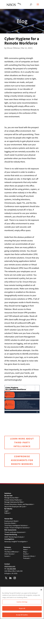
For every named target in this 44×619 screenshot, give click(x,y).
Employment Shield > (11, 521)
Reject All (22, 608)
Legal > (6, 511)
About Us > (8, 549)
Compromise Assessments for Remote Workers (22, 460)
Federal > (7, 513)
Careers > (7, 556)
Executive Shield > (10, 523)
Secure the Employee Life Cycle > (15, 506)
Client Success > (9, 554)
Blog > (25, 552)
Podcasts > (26, 558)
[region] (22, 603)
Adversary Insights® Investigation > (16, 541)
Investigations (9, 539)
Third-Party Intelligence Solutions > (16, 525)
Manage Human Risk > (11, 498)
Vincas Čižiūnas (13, 48)
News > (25, 549)
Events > (26, 554)
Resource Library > (29, 556)
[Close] (41, 589)
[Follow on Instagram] (14, 578)
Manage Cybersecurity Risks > (14, 502)
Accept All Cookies (22, 615)
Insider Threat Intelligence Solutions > (17, 528)
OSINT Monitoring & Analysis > (14, 537)
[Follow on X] (6, 578)
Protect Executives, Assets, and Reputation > (19, 504)
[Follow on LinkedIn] (10, 578)
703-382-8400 (11, 569)
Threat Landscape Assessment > (15, 532)
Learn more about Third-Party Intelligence (22, 442)
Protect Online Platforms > (13, 500)
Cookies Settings (22, 602)
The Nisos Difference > (11, 552)
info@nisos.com (9, 566)
